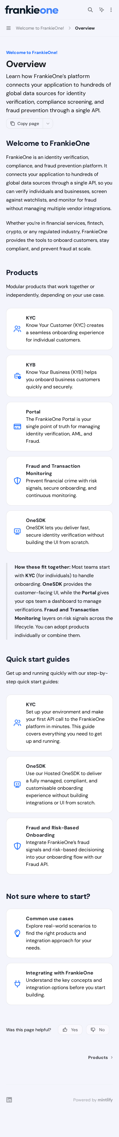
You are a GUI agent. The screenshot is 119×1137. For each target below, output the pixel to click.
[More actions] (111, 9)
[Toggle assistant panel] (101, 10)
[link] (59, 329)
